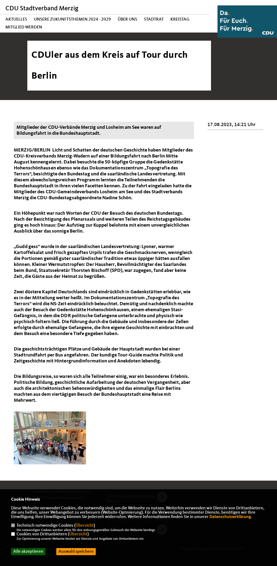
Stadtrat (154, 19)
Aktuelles (16, 19)
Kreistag (179, 19)
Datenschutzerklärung (230, 517)
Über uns (127, 19)
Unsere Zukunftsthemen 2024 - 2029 (72, 19)
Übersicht (84, 525)
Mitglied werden (23, 27)
